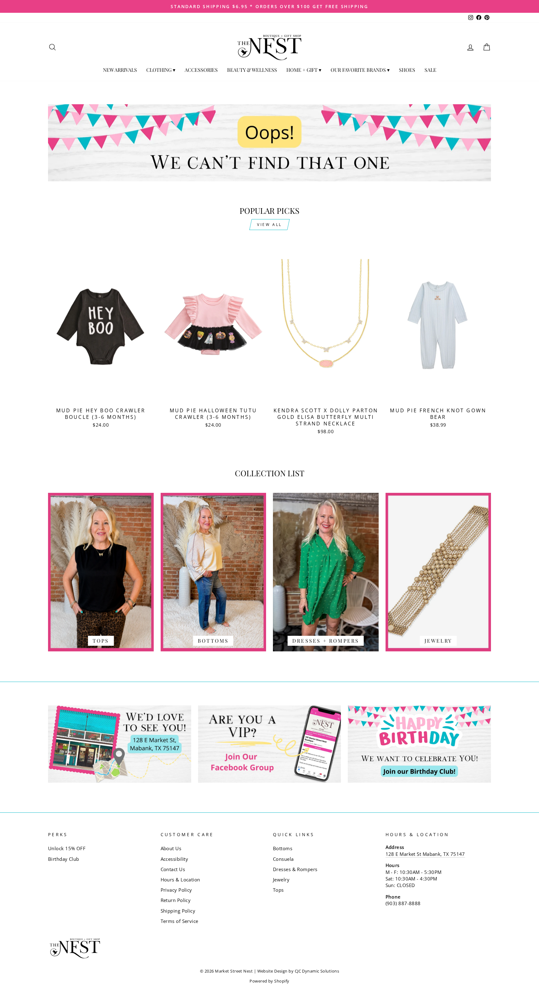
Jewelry (281, 879)
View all (269, 224)
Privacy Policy (176, 890)
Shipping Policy (178, 911)
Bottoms (282, 848)
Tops (278, 890)
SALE (430, 69)
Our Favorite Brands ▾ (360, 69)
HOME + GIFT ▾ (303, 69)
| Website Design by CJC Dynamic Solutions (296, 971)
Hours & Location (180, 879)
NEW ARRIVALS (120, 69)
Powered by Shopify (269, 981)
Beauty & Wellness (252, 69)
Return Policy (176, 900)
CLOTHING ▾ (160, 69)
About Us (171, 848)
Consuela (283, 859)
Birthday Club (63, 859)
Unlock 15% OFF (66, 848)
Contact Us (173, 869)
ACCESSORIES (201, 69)
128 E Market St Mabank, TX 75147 (425, 854)
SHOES (407, 69)
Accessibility (174, 859)
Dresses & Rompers (295, 869)
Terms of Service (179, 921)
